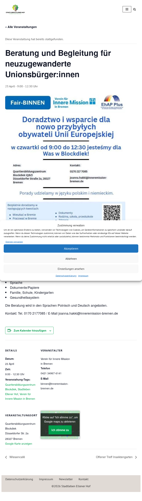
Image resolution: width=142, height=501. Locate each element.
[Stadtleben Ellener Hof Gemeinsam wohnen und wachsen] (15, 9)
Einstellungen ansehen (71, 268)
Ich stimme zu (60, 430)
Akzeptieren (71, 248)
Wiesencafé (17, 457)
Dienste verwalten (14, 241)
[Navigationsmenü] (127, 9)
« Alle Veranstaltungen (21, 27)
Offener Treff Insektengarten (114, 457)
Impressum (83, 275)
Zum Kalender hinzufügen (30, 330)
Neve (53, 496)
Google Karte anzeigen (18, 443)
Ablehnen (71, 258)
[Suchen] (134, 9)
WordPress (85, 496)
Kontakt (83, 479)
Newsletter (66, 479)
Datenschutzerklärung (66, 275)
